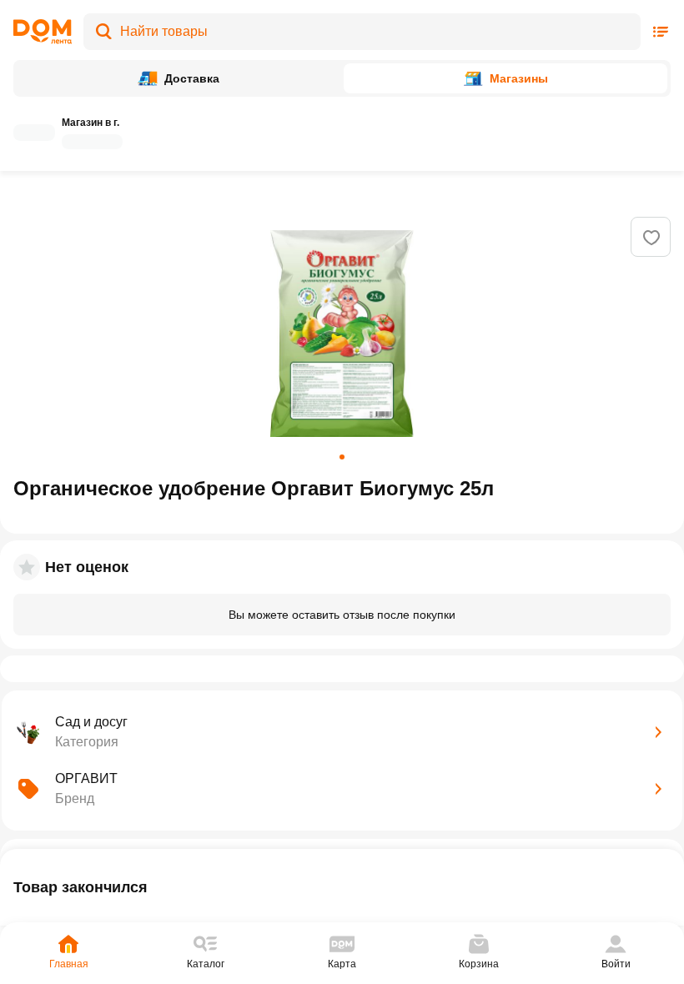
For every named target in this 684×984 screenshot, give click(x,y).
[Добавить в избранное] (651, 238)
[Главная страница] (42, 31)
